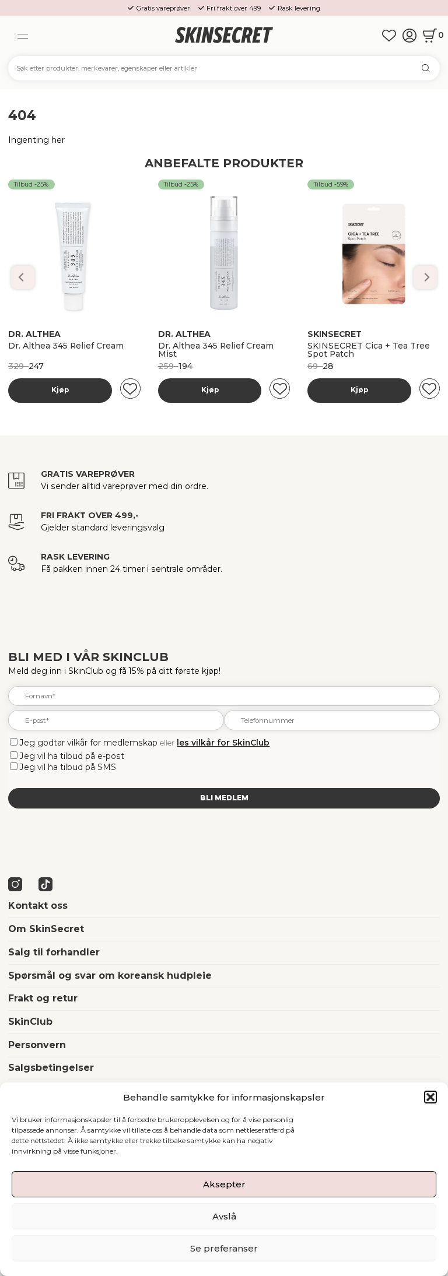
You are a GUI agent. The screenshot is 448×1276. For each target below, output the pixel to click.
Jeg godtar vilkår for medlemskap (89, 742)
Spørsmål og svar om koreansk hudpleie (110, 975)
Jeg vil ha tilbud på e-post (72, 756)
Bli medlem (224, 798)
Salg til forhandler (54, 952)
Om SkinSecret (46, 928)
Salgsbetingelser (51, 1067)
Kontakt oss (38, 905)
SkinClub (30, 1021)
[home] (223, 36)
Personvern (37, 1044)
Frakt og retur (43, 998)
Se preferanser (224, 1248)
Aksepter (224, 1184)
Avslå (224, 1216)
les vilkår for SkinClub (223, 742)
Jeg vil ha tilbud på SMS (68, 767)
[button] (430, 1097)
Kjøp (60, 390)
